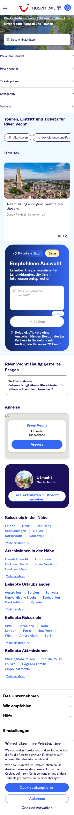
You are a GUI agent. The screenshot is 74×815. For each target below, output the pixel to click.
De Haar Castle (17, 564)
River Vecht (44, 564)
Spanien (37, 602)
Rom (44, 626)
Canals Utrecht (16, 559)
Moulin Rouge (52, 659)
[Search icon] (50, 7)
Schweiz (52, 592)
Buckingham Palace (20, 659)
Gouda (38, 531)
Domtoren (43, 559)
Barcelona (26, 626)
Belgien (33, 592)
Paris (27, 631)
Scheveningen (15, 531)
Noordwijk (36, 536)
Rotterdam (13, 536)
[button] (17, 137)
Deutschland (14, 602)
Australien (13, 592)
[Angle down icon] (49, 56)
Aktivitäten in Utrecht (50, 18)
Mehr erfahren (15, 543)
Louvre (10, 664)
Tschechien (51, 597)
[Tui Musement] (37, 8)
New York (45, 631)
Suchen (39, 322)
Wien (9, 636)
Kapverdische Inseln (20, 597)
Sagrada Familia (34, 664)
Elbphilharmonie (17, 669)
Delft (26, 526)
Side (8, 626)
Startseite (11, 18)
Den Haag (43, 526)
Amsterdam (28, 636)
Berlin (48, 636)
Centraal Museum (18, 569)
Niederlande (27, 18)
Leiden (10, 526)
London (10, 631)
